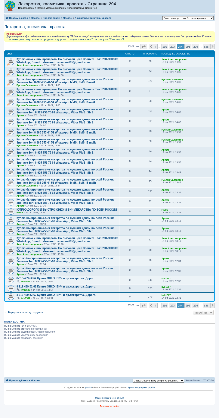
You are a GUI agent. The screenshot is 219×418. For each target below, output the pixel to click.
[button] (144, 46)
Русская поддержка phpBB (141, 387)
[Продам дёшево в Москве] (11, 6)
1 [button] (155, 46)
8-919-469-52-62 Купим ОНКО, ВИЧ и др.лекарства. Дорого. (56, 278)
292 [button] (165, 46)
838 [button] (206, 46)
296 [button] (195, 46)
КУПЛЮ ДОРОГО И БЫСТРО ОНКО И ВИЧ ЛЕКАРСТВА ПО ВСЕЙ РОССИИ (66, 209)
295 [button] (188, 46)
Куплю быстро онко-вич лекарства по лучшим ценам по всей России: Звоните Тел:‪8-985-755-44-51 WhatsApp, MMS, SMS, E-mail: (65, 81)
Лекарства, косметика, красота (34, 26)
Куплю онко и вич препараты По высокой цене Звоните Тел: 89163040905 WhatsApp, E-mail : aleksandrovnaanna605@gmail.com (67, 60)
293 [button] (172, 46)
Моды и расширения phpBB (109, 398)
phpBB (88, 387)
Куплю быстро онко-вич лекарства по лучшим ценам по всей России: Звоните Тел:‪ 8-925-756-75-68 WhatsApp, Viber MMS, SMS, (65, 111)
